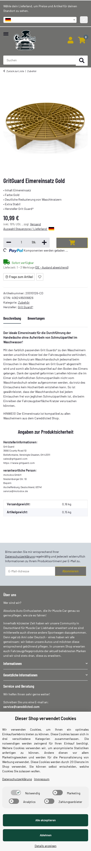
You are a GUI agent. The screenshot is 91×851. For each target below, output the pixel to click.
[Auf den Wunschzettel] (39, 277)
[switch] (16, 792)
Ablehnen (45, 835)
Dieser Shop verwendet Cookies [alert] (45, 718)
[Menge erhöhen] (44, 243)
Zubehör (24, 302)
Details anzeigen (46, 846)
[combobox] (40, 20)
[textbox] (40, 20)
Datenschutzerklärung (20, 556)
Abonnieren (70, 571)
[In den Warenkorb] (72, 243)
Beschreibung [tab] (12, 318)
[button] (70, 40)
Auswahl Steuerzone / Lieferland (25, 229)
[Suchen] (82, 61)
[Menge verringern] (8, 243)
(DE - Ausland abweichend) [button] (51, 267)
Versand (35, 224)
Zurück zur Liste (15, 71)
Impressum (41, 779)
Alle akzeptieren (45, 820)
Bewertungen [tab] (36, 318)
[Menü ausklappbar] (5, 31)
